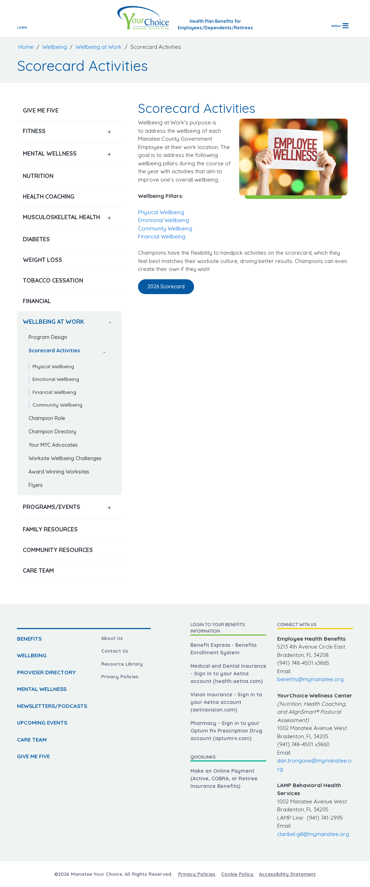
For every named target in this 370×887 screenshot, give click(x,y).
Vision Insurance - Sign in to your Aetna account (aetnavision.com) (226, 702)
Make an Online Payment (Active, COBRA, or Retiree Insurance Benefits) (224, 778)
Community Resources (58, 549)
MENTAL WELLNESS (41, 689)
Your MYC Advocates (53, 445)
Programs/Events (51, 506)
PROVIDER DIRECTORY (46, 672)
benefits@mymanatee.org (310, 679)
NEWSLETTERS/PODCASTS (52, 706)
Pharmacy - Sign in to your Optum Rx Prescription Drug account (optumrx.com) (226, 731)
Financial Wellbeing (54, 392)
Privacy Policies (119, 676)
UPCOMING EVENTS (42, 722)
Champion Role (47, 418)
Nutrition (38, 175)
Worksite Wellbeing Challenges (65, 458)
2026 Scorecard (166, 286)
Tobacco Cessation (53, 280)
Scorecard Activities (54, 350)
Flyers (36, 485)
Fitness (34, 131)
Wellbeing (54, 46)
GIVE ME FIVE (33, 756)
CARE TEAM (32, 739)
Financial (37, 301)
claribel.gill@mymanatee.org (313, 834)
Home (26, 46)
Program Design (48, 337)
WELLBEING (32, 655)
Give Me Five (41, 110)
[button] (109, 132)
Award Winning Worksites (59, 471)
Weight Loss (42, 259)
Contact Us (114, 651)
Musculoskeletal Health (61, 217)
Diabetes (36, 239)
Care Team (38, 570)
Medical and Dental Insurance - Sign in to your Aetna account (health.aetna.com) (228, 673)
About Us (112, 638)
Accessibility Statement (287, 874)
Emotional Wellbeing (56, 379)
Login (22, 27)
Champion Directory (52, 431)
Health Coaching (48, 196)
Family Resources (50, 529)
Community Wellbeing (57, 405)
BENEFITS (29, 638)
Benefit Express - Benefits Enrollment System (223, 649)
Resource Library (122, 664)
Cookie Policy (237, 874)
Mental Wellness (50, 153)
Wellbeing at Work (99, 46)
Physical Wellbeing (53, 366)
